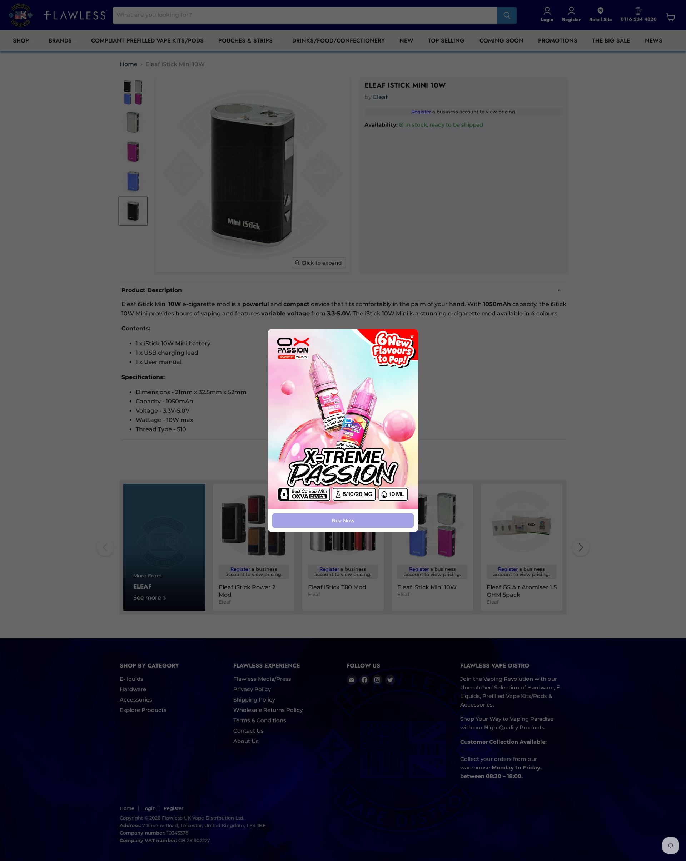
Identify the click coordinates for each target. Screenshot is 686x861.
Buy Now (343, 520)
